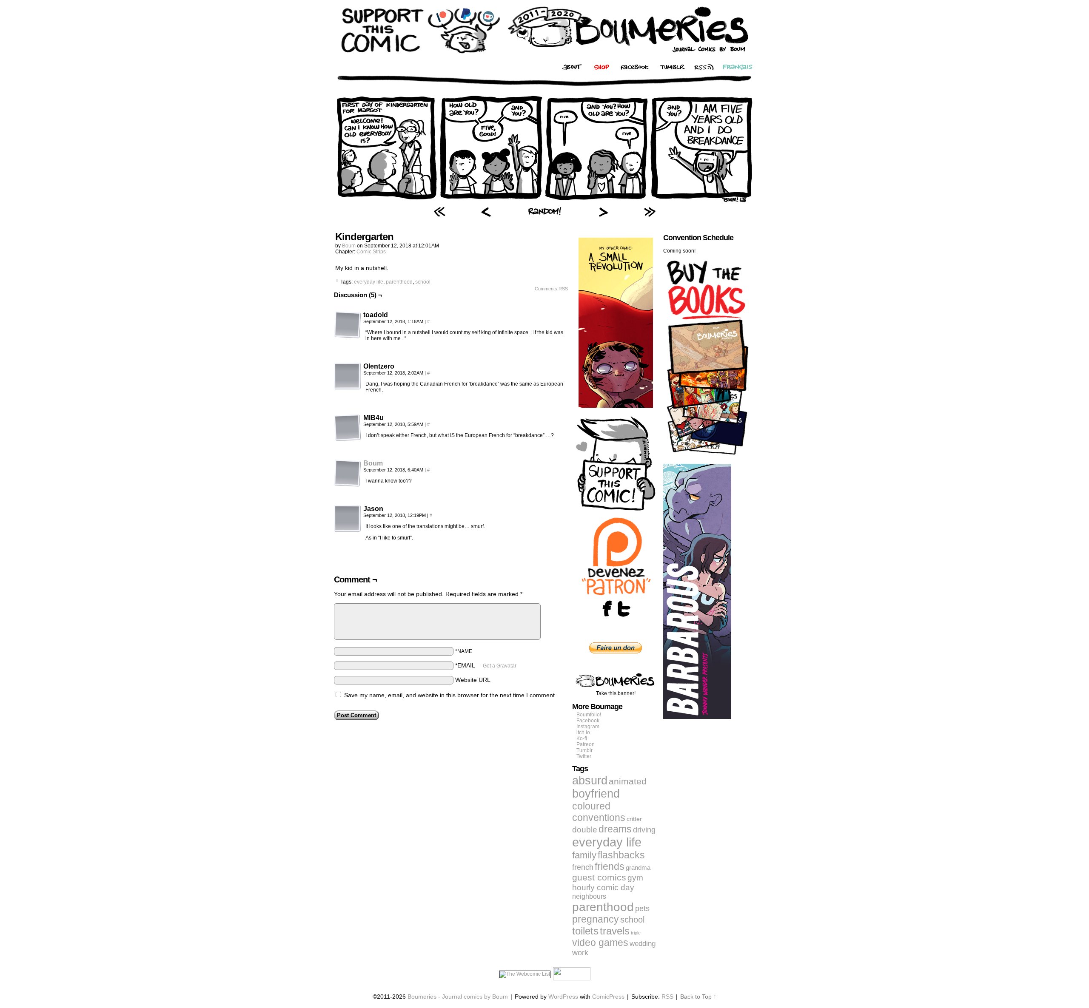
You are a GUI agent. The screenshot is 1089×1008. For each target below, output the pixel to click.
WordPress (563, 996)
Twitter (583, 756)
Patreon (585, 744)
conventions (598, 817)
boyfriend (596, 793)
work (580, 952)
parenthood (399, 282)
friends (609, 866)
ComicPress (608, 996)
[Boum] (347, 484)
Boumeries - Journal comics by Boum (458, 996)
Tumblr (584, 750)
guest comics (599, 877)
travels (615, 931)
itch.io (583, 732)
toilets (585, 931)
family (584, 855)
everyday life (368, 282)
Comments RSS (551, 288)
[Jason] (347, 518)
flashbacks (621, 854)
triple (636, 932)
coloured (591, 806)
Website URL (472, 679)
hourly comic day (603, 887)
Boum (349, 246)
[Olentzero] (347, 376)
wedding (643, 944)
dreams (615, 829)
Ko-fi (581, 738)
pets (642, 908)
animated (628, 781)
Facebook (587, 721)
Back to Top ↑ (698, 996)
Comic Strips (371, 252)
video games (600, 942)
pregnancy (595, 919)
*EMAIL (485, 665)
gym (635, 877)
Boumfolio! (588, 715)
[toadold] (347, 324)
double (584, 829)
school (422, 282)
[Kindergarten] (544, 202)
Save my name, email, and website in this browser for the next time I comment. (450, 695)
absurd (589, 780)
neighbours (589, 896)
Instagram (587, 727)
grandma (638, 867)
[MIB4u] (347, 427)
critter (634, 818)
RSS (667, 996)
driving (644, 830)
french (582, 867)
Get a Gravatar (499, 666)
